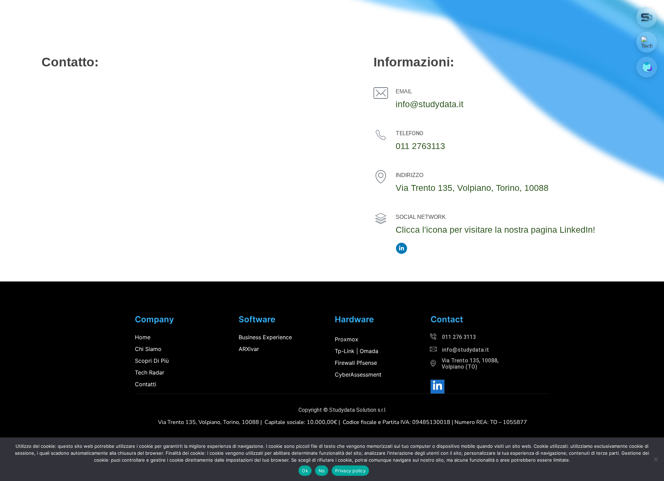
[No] (655, 459)
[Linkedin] (437, 387)
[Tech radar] (646, 42)
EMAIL (404, 91)
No (322, 470)
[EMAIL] (381, 93)
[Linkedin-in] (401, 248)
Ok (305, 470)
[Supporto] (646, 67)
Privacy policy (350, 470)
